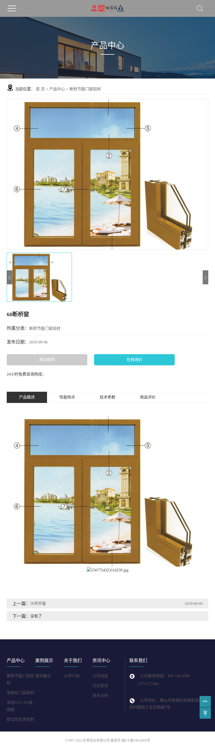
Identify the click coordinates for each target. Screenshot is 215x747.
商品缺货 (47, 360)
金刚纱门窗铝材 (20, 693)
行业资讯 (100, 686)
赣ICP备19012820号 (135, 741)
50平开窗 (38, 603)
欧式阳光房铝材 (20, 719)
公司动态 (100, 676)
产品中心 (57, 89)
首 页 (40, 89)
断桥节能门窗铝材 (85, 89)
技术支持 (100, 695)
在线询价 (134, 360)
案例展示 (43, 676)
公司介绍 (72, 676)
